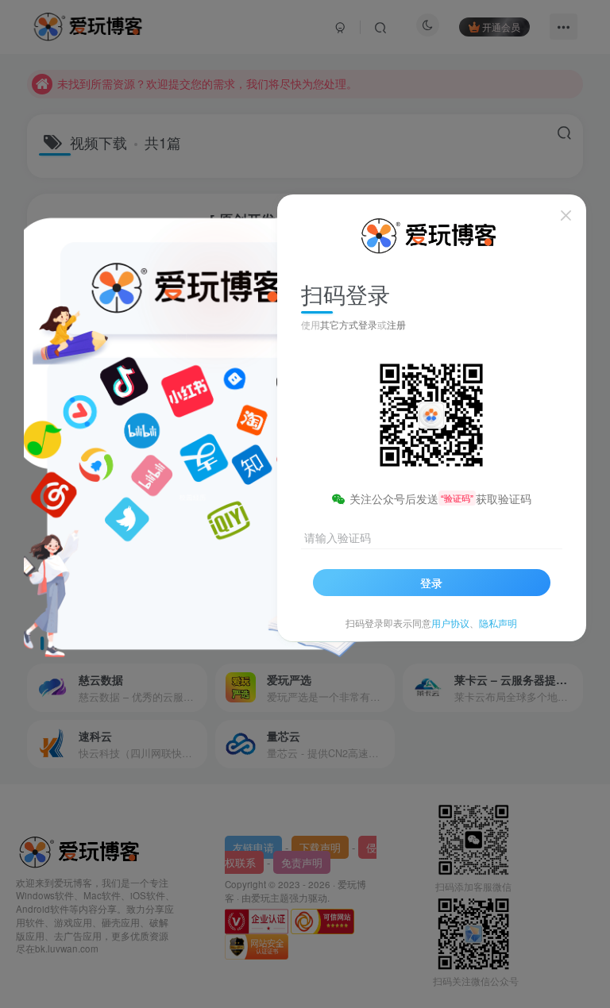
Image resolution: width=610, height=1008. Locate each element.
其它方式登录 (348, 324)
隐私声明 (498, 622)
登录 (431, 583)
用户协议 (450, 622)
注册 (396, 324)
